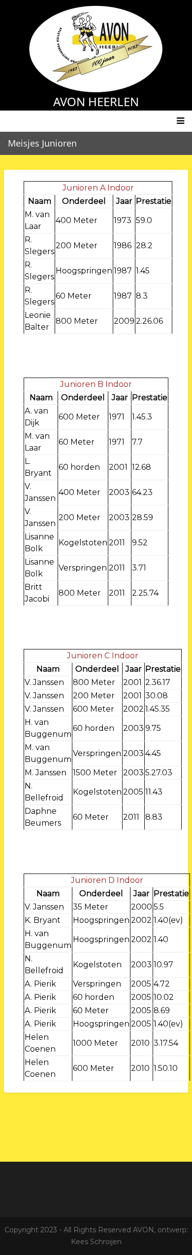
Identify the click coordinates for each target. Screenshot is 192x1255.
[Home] (96, 49)
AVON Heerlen (96, 101)
